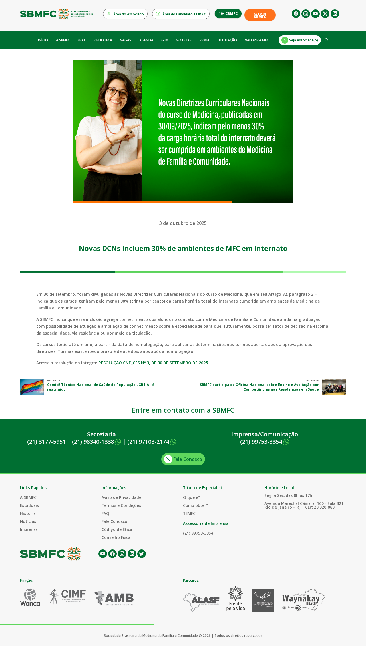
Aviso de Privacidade (121, 497)
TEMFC (189, 513)
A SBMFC (63, 40)
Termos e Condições (121, 505)
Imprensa (29, 529)
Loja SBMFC (260, 15)
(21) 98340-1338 (93, 441)
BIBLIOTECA (103, 40)
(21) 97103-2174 (148, 441)
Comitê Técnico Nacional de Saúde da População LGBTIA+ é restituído (100, 387)
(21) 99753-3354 (261, 441)
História (28, 513)
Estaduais (29, 505)
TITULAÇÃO (227, 40)
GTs (164, 40)
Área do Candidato (184, 14)
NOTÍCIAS (184, 40)
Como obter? (195, 505)
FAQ (105, 513)
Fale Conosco (187, 459)
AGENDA (146, 40)
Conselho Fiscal (117, 537)
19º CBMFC (228, 13)
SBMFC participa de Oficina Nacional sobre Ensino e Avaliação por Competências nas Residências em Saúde (259, 387)
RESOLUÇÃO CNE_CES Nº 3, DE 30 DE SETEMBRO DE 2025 (153, 362)
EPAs (81, 40)
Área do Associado (128, 14)
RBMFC (205, 40)
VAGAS (125, 40)
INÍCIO (43, 40)
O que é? (191, 497)
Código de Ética (117, 529)
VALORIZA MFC (257, 40)
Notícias (28, 521)
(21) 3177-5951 (46, 441)
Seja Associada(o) (303, 40)
